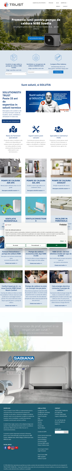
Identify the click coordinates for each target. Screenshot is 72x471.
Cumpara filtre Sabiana (58, 64)
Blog (39, 418)
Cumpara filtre (58, 72)
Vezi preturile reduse (36, 38)
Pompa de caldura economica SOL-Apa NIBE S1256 (36, 253)
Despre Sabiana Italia (43, 445)
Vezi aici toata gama (15, 373)
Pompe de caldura (42, 414)
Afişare (62, 241)
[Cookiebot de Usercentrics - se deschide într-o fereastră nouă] (60, 225)
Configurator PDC (42, 410)
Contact (40, 424)
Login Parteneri (42, 451)
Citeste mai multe (36, 339)
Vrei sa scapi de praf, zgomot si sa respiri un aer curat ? (36, 328)
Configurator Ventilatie (44, 412)
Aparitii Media (41, 428)
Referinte (40, 420)
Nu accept (15, 245)
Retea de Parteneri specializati (13, 137)
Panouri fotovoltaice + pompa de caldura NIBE (11, 252)
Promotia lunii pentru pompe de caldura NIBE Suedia (36, 21)
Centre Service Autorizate (44, 435)
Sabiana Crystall (42, 458)
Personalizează (35, 245)
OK (56, 245)
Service (40, 422)
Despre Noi (41, 426)
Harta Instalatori (42, 439)
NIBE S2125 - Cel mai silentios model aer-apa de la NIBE (61, 253)
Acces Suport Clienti (43, 449)
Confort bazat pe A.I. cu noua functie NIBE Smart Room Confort (11, 288)
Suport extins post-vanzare (36, 137)
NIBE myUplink (41, 456)
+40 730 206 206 (61, 420)
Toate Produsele (42, 416)
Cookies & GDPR (42, 431)
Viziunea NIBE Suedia (43, 443)
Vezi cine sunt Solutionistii (11, 121)
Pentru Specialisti (42, 437)
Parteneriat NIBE (42, 441)
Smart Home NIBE (42, 454)
